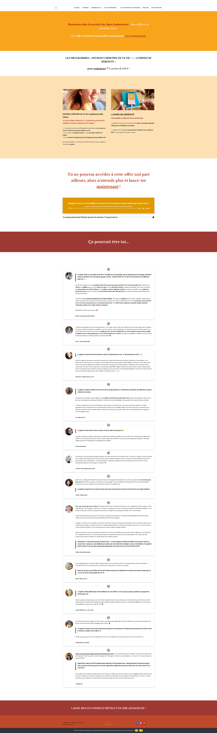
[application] (108, 208)
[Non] (215, 730)
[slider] (146, 208)
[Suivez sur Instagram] (140, 723)
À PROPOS (85, 7)
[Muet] (143, 208)
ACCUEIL (77, 7)
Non (141, 730)
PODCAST (146, 7)
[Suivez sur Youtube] (144, 723)
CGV (108, 722)
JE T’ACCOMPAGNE (110, 7)
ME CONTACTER (156, 7)
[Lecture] (69, 208)
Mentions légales (108, 724)
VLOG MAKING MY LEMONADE (130, 7)
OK (136, 730)
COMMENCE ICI (96, 7)
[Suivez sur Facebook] (137, 723)
